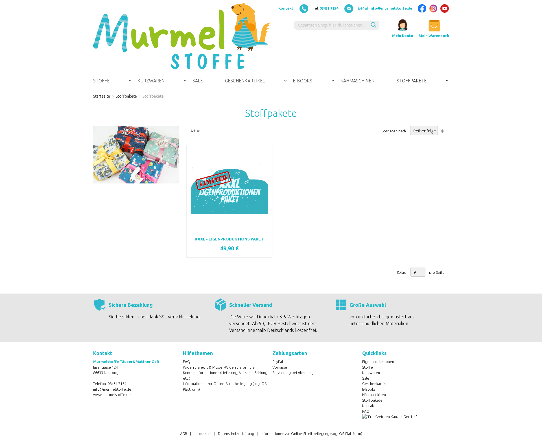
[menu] (271, 81)
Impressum (202, 434)
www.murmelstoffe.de (112, 395)
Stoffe (367, 367)
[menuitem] (112, 81)
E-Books (368, 389)
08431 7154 (117, 384)
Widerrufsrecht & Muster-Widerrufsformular (219, 367)
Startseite (101, 96)
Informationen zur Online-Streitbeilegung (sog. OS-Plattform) (311, 434)
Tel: (325, 8)
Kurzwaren (371, 373)
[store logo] (182, 36)
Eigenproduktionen (378, 362)
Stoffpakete (126, 96)
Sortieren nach (394, 131)
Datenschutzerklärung (236, 434)
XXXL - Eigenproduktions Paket (229, 239)
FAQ (186, 362)
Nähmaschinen (374, 395)
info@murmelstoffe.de (112, 389)
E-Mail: (385, 8)
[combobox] (331, 25)
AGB (183, 434)
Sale (365, 378)
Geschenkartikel (375, 384)
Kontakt (285, 8)
